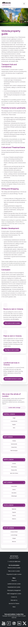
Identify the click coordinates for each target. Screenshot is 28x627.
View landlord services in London (13, 378)
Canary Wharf (14, 486)
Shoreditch (14, 492)
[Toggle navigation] (24, 3)
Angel (14, 418)
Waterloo (14, 518)
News (14, 606)
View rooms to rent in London (12, 323)
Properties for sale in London (14, 574)
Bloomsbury (14, 466)
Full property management (14, 590)
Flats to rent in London (14, 571)
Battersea (14, 509)
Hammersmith (14, 444)
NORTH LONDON (8, 459)
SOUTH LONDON (8, 505)
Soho (14, 427)
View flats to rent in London (12, 350)
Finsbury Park (14, 470)
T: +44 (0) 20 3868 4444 (14, 561)
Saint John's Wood (14, 473)
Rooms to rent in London (14, 567)
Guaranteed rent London (14, 587)
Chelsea (14, 440)
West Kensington (14, 450)
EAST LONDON (8, 482)
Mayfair (14, 424)
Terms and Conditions (9, 614)
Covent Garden (14, 421)
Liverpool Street (14, 531)
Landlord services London (14, 583)
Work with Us (14, 600)
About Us (14, 580)
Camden (14, 463)
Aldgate (14, 538)
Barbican (14, 541)
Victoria (14, 515)
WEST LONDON (8, 437)
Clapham (14, 512)
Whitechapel (14, 496)
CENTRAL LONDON (9, 414)
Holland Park (14, 447)
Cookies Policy (20, 614)
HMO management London (14, 593)
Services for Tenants (14, 603)
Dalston (14, 489)
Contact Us (14, 597)
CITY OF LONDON (9, 528)
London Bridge (14, 535)
